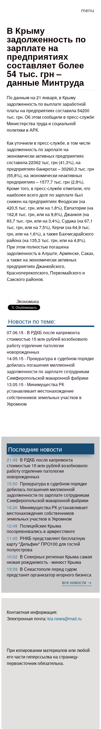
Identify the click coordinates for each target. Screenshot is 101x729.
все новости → (77, 582)
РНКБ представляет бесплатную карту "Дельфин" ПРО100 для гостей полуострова (46, 544)
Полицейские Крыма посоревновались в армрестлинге (41, 529)
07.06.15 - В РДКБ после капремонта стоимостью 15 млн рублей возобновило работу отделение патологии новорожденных (47, 342)
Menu (87, 10)
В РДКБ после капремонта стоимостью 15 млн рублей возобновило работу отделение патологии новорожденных (47, 468)
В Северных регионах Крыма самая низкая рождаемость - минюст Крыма (49, 559)
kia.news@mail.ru (64, 618)
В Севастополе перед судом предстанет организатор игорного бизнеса (49, 572)
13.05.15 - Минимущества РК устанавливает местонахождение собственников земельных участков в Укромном (44, 394)
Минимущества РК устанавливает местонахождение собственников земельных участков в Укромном (47, 513)
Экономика (27, 301)
